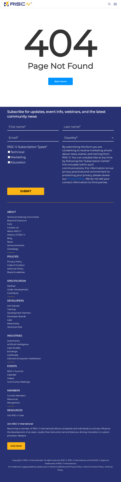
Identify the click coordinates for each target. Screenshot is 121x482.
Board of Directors (17, 220)
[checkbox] (33, 157)
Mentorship (13, 323)
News (10, 241)
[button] (115, 4)
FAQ (9, 224)
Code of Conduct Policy (93, 467)
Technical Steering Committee (23, 217)
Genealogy (12, 249)
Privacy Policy (75, 178)
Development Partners (19, 313)
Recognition (13, 402)
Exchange (12, 351)
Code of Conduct (16, 265)
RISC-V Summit (15, 371)
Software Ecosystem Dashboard (23, 358)
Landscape (12, 355)
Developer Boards (16, 316)
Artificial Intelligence (18, 344)
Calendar (11, 374)
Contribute (12, 293)
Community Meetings (18, 382)
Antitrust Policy (15, 268)
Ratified (11, 286)
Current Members (16, 395)
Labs (9, 320)
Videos (10, 378)
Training (11, 309)
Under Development (17, 289)
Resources (12, 399)
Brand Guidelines (16, 272)
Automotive (13, 340)
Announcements (15, 245)
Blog (9, 238)
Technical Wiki (14, 327)
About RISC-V (14, 231)
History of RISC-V (16, 234)
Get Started (13, 305)
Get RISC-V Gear (15, 415)
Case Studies (13, 348)
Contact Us (13, 227)
